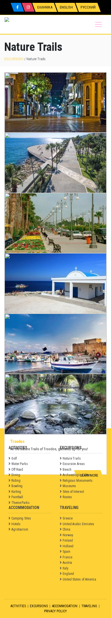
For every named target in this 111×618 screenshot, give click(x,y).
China (66, 529)
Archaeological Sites (77, 475)
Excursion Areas (74, 464)
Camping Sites (21, 518)
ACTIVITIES (18, 606)
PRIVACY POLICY (55, 611)
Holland (68, 546)
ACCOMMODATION (64, 606)
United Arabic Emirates (78, 524)
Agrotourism (19, 529)
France (67, 557)
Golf (14, 458)
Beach (67, 470)
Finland (68, 540)
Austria (67, 563)
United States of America (79, 579)
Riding (15, 481)
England (68, 574)
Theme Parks (20, 503)
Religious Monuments (77, 481)
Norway (68, 535)
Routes (67, 497)
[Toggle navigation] (98, 24)
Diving (15, 475)
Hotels (15, 524)
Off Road (17, 470)
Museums (69, 486)
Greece (68, 518)
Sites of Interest (73, 492)
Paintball (17, 497)
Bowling (17, 486)
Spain (66, 552)
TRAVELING (89, 606)
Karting (16, 492)
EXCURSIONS (13, 59)
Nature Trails (72, 458)
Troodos (17, 441)
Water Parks (19, 464)
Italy (65, 568)
